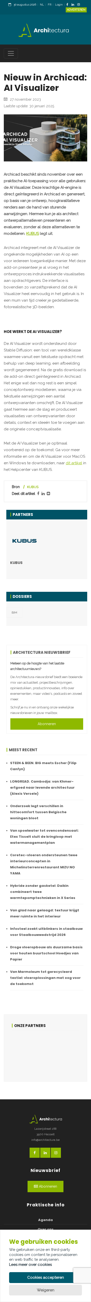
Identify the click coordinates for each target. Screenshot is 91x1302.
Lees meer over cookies (30, 1264)
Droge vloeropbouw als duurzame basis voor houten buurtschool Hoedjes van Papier (46, 953)
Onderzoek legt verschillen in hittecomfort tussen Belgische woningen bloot (38, 812)
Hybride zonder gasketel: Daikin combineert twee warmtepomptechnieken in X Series (42, 891)
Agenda (45, 1219)
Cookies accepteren (45, 1277)
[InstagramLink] (79, 5)
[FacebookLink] (68, 5)
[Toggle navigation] (11, 53)
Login (59, 4)
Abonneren (47, 724)
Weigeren (45, 1290)
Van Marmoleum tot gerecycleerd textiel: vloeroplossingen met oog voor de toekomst (45, 977)
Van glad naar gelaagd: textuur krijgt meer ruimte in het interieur (44, 913)
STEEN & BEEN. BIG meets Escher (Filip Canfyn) (43, 766)
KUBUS (32, 233)
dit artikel (74, 463)
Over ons (46, 1229)
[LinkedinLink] (74, 5)
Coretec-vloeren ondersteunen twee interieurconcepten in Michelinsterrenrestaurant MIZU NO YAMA (43, 864)
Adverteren (76, 9)
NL (42, 4)
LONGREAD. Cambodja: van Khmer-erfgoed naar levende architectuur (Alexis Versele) (42, 787)
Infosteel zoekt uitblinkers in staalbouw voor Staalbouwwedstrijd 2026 (46, 931)
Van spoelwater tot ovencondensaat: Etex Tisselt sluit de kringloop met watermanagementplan (44, 836)
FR (49, 4)
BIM (14, 612)
